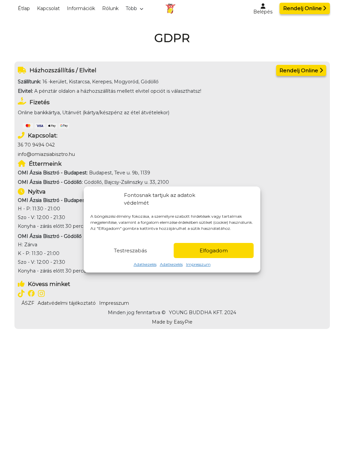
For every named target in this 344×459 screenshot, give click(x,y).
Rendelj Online (302, 8)
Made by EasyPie (172, 322)
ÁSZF (28, 303)
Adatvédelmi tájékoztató (67, 303)
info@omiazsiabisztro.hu (46, 154)
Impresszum (198, 264)
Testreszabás (130, 250)
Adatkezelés (145, 264)
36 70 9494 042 (36, 145)
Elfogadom (214, 250)
